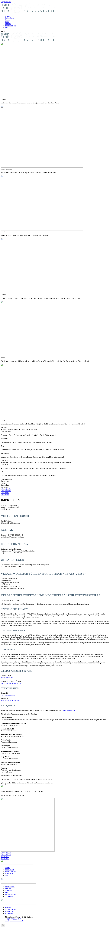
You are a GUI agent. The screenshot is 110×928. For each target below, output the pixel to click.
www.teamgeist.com (8, 695)
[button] (55, 31)
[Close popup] (3, 925)
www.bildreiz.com (7, 677)
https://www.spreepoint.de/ (10, 700)
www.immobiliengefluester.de (11, 683)
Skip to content (6, 2)
